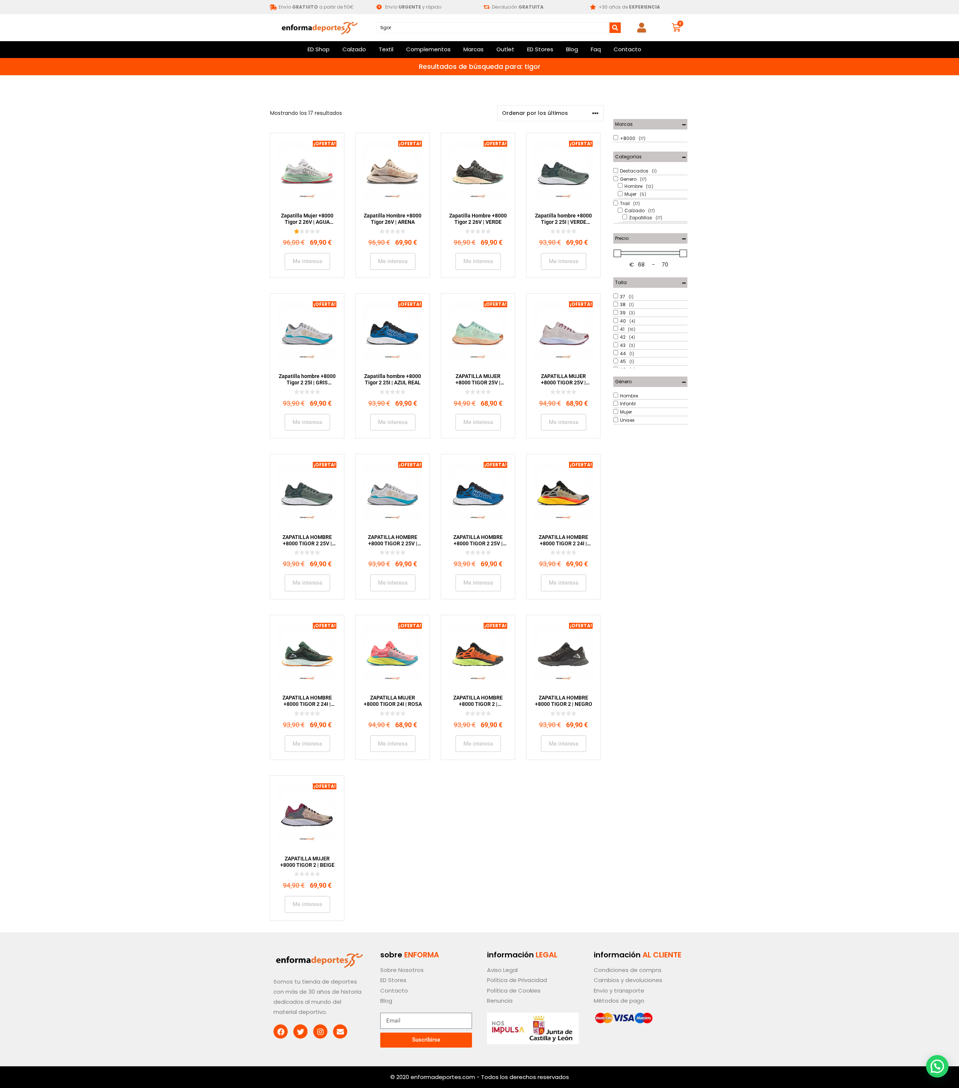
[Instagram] (320, 1031)
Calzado (354, 49)
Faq (596, 49)
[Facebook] (280, 1031)
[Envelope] (340, 1031)
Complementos (428, 49)
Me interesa (307, 261)
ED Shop (319, 49)
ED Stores (540, 49)
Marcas (473, 49)
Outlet (505, 49)
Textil (386, 49)
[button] (937, 1066)
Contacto (627, 49)
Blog (572, 49)
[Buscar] (615, 27)
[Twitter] (300, 1031)
